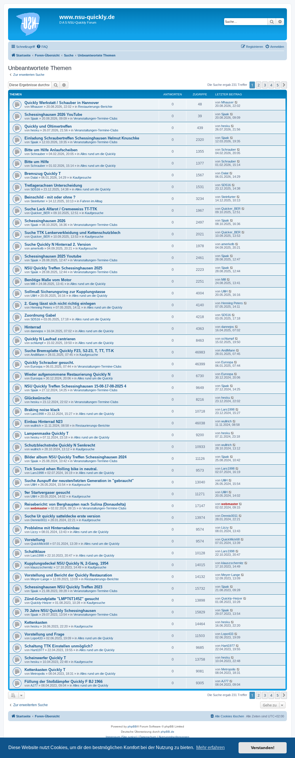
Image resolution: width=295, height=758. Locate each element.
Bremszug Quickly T (42, 173)
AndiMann (37, 354)
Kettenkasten (35, 622)
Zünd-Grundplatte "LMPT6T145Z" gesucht (61, 599)
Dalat (34, 177)
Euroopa (36, 366)
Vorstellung (34, 540)
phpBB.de (167, 731)
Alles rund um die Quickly (98, 154)
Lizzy (34, 532)
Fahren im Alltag (91, 201)
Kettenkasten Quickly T (44, 670)
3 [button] (265, 85)
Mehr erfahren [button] (210, 747)
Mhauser (37, 106)
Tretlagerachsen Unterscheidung (53, 185)
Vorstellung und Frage (44, 634)
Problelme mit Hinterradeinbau (52, 528)
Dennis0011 (39, 520)
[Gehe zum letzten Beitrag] (236, 102)
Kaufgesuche (82, 177)
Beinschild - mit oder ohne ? (49, 197)
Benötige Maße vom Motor (47, 280)
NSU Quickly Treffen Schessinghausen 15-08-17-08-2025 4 (75, 386)
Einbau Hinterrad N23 (43, 421)
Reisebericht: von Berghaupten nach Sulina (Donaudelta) (75, 504)
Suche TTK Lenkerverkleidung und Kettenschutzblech (72, 232)
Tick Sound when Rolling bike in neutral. (61, 469)
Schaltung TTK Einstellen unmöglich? (58, 646)
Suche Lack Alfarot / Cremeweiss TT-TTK (60, 209)
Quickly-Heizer (41, 602)
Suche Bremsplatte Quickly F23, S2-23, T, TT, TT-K (69, 351)
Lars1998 (37, 413)
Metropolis (38, 673)
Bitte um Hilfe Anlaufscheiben (50, 150)
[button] (284, 85)
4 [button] (271, 85)
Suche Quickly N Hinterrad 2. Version (57, 244)
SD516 (35, 189)
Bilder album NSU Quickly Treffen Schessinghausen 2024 (75, 457)
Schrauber (38, 154)
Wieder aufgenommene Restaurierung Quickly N (67, 374)
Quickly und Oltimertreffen (48, 126)
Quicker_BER (40, 213)
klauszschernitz (42, 567)
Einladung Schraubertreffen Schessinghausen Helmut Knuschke (81, 138)
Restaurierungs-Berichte (95, 106)
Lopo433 (37, 638)
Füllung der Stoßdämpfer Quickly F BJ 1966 (63, 681)
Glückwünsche (37, 398)
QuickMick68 (40, 543)
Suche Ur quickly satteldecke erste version (62, 516)
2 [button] (259, 85)
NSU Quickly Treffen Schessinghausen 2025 (63, 268)
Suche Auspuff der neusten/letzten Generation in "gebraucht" (79, 481)
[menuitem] (42, 46)
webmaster (39, 508)
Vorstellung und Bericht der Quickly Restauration (68, 575)
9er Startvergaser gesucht (47, 492)
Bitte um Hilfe (36, 162)
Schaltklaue (34, 551)
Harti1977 (37, 650)
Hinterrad (32, 327)
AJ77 (34, 685)
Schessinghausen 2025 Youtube (52, 256)
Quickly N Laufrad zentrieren (49, 339)
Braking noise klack (42, 410)
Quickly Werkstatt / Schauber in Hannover (61, 103)
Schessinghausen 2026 (44, 221)
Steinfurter (38, 201)
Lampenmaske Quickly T (46, 433)
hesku (35, 130)
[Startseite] (34, 24)
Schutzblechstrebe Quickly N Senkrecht (59, 445)
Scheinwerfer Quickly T (45, 658)
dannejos (37, 331)
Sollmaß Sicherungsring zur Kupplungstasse (64, 292)
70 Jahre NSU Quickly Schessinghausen (60, 610)
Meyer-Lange (40, 579)
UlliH (34, 295)
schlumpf (37, 343)
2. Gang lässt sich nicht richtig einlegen (60, 303)
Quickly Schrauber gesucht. (49, 362)
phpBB (132, 726)
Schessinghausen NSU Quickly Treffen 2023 (63, 587)
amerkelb (37, 248)
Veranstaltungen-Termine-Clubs (95, 118)
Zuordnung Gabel (40, 315)
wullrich (36, 425)
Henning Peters (41, 307)
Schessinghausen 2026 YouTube (53, 114)
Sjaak (34, 118)
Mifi (33, 284)
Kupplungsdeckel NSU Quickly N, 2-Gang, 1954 (66, 563)
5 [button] (278, 85)
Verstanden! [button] (263, 747)
